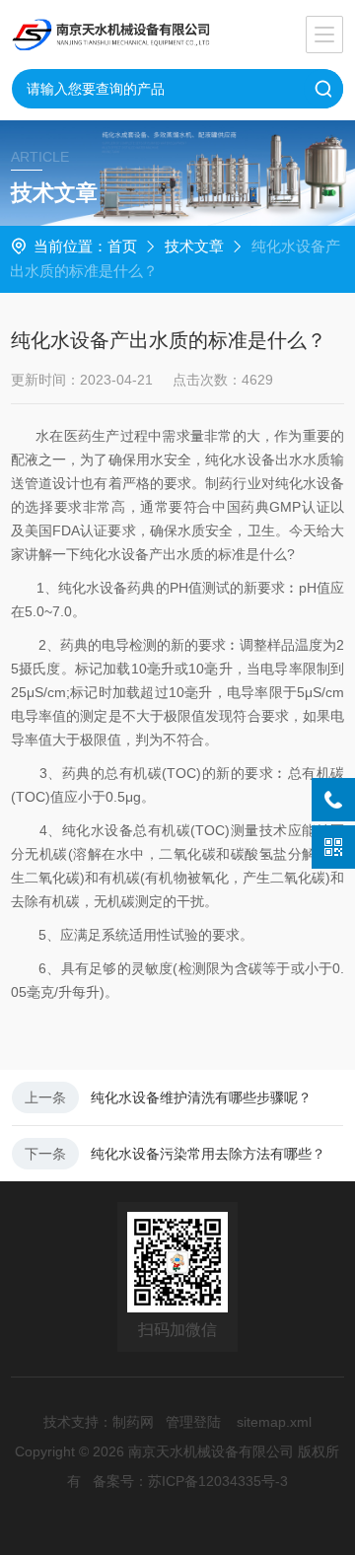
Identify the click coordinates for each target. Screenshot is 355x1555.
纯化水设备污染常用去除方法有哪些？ (208, 1154)
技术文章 (194, 246)
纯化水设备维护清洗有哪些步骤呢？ (201, 1097)
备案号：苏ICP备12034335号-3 (190, 1481)
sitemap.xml (274, 1422)
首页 (122, 246)
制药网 (133, 1422)
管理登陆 (193, 1422)
